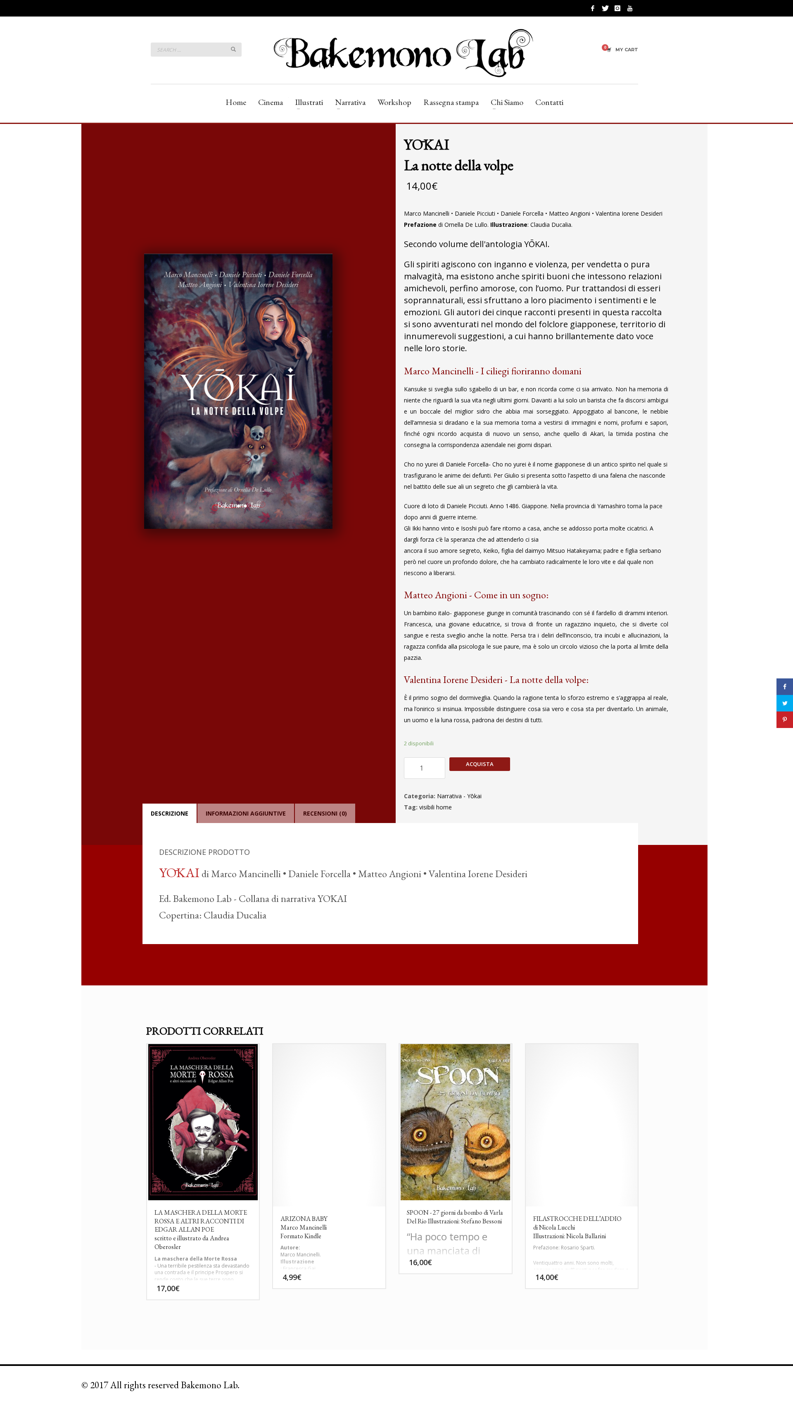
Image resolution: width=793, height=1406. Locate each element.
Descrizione (169, 813)
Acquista (480, 764)
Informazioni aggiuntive (246, 813)
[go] (233, 49)
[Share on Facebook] (784, 686)
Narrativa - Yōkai (459, 796)
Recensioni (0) (325, 813)
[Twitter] (605, 8)
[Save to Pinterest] (784, 719)
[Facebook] (592, 8)
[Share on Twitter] (784, 703)
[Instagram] (617, 8)
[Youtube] (630, 8)
